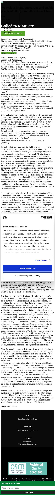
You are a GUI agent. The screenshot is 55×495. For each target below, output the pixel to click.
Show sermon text (8, 53)
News (8, 23)
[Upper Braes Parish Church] (4, 2)
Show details (41, 260)
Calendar (9, 25)
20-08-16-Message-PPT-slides (41, 46)
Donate (8, 28)
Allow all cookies (27, 268)
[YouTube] (38, 451)
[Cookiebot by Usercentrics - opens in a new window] (41, 217)
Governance (9, 30)
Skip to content (5, 19)
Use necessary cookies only (27, 276)
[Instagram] (27, 451)
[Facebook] (17, 451)
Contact (8, 32)
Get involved (10, 27)
